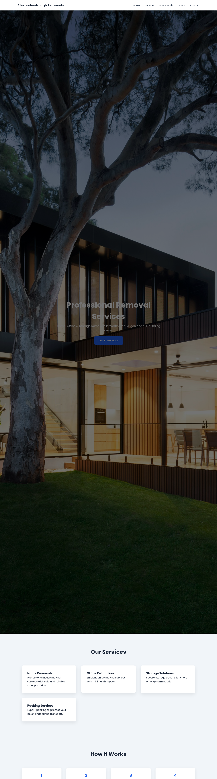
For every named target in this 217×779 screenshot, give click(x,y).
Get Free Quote (108, 340)
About (182, 5)
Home (136, 5)
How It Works (166, 5)
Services (149, 5)
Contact (195, 5)
